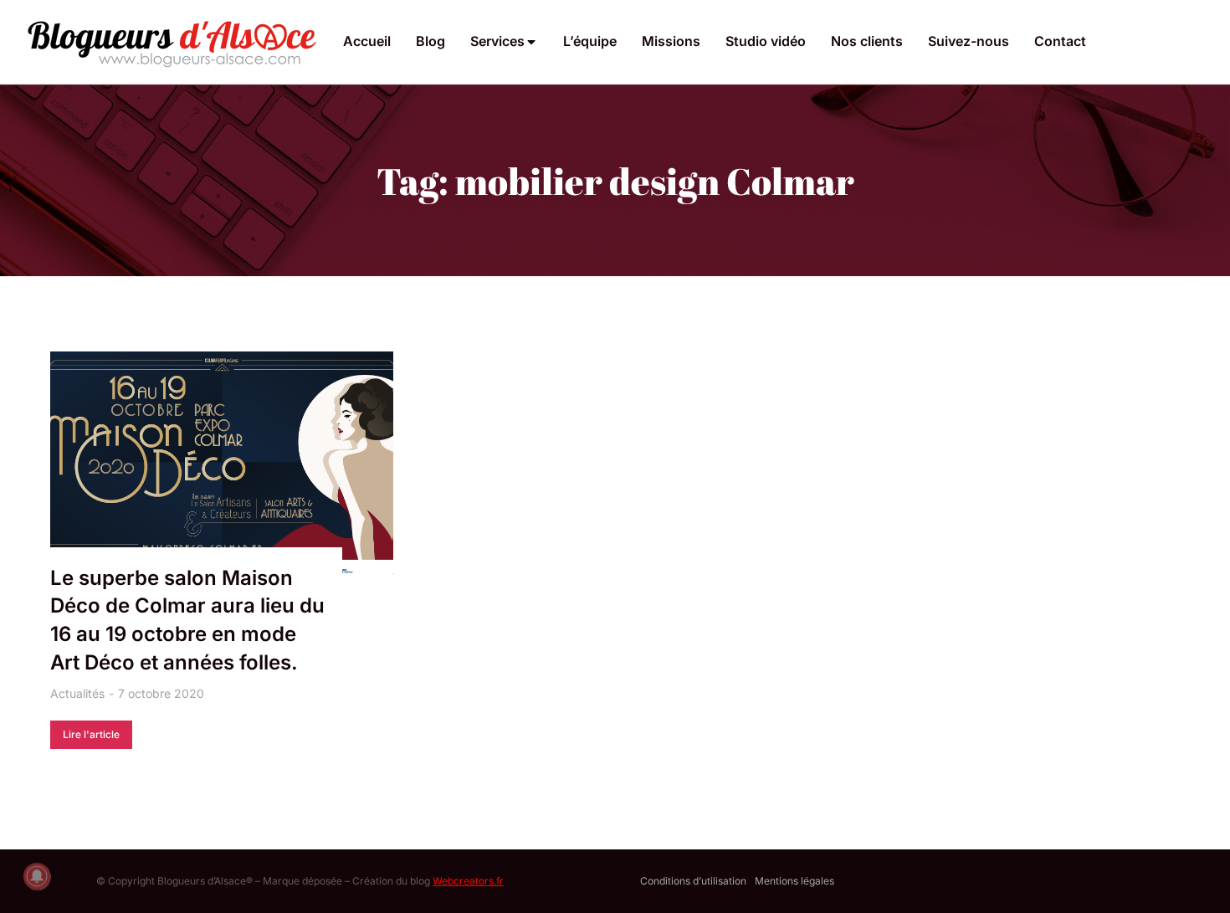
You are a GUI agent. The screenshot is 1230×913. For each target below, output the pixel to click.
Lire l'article (91, 734)
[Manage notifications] (36, 876)
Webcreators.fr (468, 881)
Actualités (77, 693)
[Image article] (221, 465)
